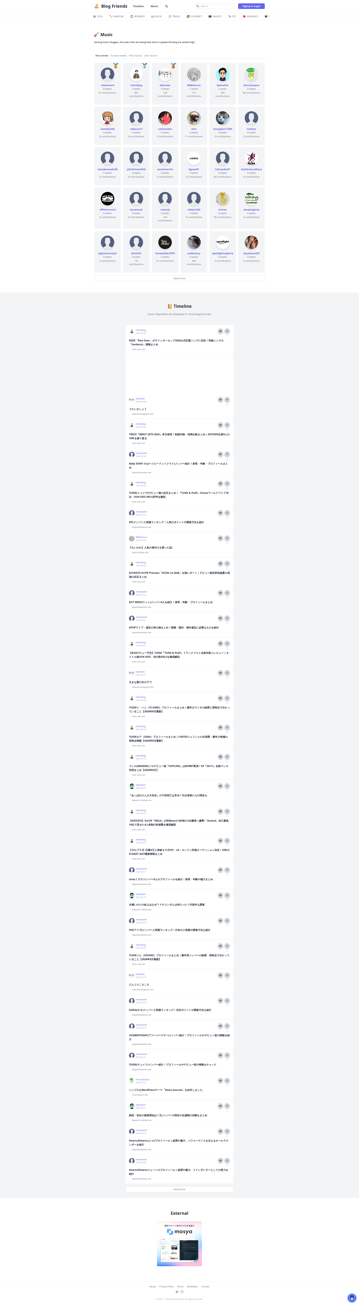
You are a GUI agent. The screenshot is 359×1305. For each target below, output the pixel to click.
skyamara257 (251, 253)
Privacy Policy (166, 1286)
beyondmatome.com (141, 472)
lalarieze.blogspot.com (142, 414)
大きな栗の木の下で (140, 682)
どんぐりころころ (139, 984)
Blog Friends (114, 6)
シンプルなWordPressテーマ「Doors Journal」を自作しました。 (167, 1090)
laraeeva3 (136, 209)
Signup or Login (251, 6)
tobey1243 (193, 209)
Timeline (138, 6)
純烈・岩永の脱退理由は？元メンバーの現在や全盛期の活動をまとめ (168, 1115)
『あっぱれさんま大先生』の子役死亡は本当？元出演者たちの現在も (168, 795)
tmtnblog (136, 85)
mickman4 (107, 85)
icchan (223, 209)
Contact (205, 1286)
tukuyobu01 (222, 169)
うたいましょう (138, 409)
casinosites (165, 129)
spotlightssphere (222, 253)
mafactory (193, 253)
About (154, 6)
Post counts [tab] (135, 55)
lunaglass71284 (222, 129)
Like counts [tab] (150, 55)
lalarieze (165, 85)
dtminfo (136, 253)
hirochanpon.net (140, 1094)
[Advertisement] (179, 373)
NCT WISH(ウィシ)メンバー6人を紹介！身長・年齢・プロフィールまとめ (171, 602)
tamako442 (108, 129)
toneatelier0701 (165, 253)
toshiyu (251, 129)
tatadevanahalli (108, 169)
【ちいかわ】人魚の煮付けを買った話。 (151, 547)
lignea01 (194, 169)
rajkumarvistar (107, 253)
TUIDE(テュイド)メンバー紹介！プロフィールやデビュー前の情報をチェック (173, 1064)
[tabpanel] (179, 172)
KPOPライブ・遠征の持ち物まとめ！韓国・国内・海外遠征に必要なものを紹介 (174, 627)
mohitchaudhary (251, 169)
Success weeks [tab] (119, 55)
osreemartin (165, 169)
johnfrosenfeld (136, 169)
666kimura (194, 85)
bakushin (222, 85)
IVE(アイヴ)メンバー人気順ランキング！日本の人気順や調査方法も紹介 (169, 930)
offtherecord (108, 209)
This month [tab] (101, 55)
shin (194, 129)
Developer (192, 1286)
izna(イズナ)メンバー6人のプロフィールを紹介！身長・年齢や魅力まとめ (171, 879)
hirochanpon (251, 85)
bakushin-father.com (141, 800)
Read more (179, 278)
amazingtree (251, 209)
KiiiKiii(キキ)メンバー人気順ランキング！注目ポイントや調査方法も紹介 (170, 1010)
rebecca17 (136, 129)
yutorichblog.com (140, 552)
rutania (165, 209)
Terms (180, 1286)
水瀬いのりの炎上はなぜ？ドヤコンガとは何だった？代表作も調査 (167, 904)
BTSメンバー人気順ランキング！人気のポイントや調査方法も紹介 (166, 522)
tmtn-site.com (138, 349)
